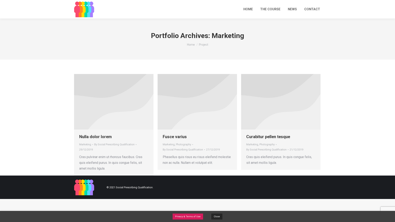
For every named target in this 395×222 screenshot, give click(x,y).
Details (113, 101)
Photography (183, 144)
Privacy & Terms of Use (188, 216)
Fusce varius (175, 136)
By (114, 144)
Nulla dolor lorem (95, 136)
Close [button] (217, 216)
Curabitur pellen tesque (268, 136)
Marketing (85, 144)
